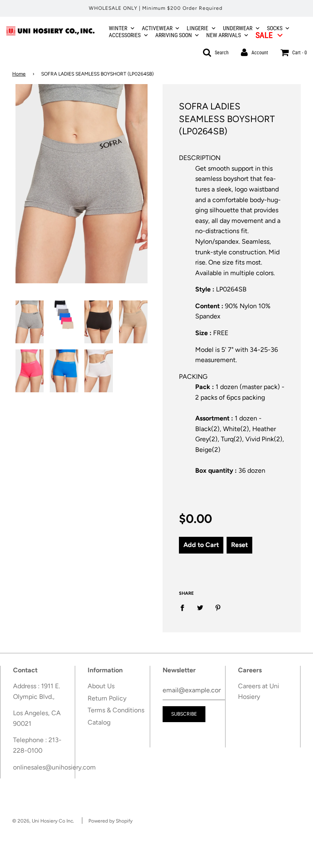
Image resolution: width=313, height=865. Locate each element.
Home (19, 74)
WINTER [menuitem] (118, 28)
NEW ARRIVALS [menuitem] (223, 35)
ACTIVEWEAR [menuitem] (157, 28)
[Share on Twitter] (200, 607)
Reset (239, 545)
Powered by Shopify (110, 821)
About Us (101, 686)
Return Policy (107, 698)
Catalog (99, 722)
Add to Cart (201, 545)
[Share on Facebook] (184, 607)
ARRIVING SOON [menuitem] (173, 35)
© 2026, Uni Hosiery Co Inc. (43, 821)
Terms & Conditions (116, 710)
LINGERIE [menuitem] (197, 28)
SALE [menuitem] (264, 35)
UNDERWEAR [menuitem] (237, 28)
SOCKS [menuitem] (274, 28)
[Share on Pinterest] (218, 607)
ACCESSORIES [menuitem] (125, 35)
